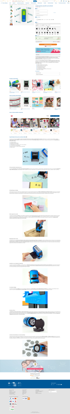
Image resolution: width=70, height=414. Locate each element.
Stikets (10, 4)
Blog (23, 394)
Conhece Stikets (24, 391)
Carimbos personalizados (14, 4)
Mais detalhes (37, 71)
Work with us (24, 393)
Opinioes (37, 392)
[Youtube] (61, 384)
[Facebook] (57, 384)
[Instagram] (58, 384)
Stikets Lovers (24, 392)
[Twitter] (60, 384)
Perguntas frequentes (12, 392)
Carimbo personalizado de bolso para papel (22, 4)
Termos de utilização (33, 412)
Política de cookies (37, 412)
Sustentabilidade (11, 393)
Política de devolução (38, 393)
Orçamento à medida (12, 394)
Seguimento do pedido (12, 391)
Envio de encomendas (39, 391)
